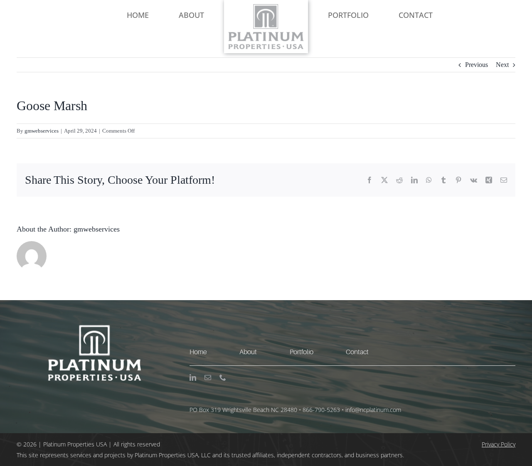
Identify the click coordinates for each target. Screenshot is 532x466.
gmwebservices (42, 131)
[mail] (207, 377)
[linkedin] (193, 377)
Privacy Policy (498, 444)
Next (502, 64)
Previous (476, 64)
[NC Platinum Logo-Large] (266, 7)
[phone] (222, 377)
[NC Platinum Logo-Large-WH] (93, 303)
